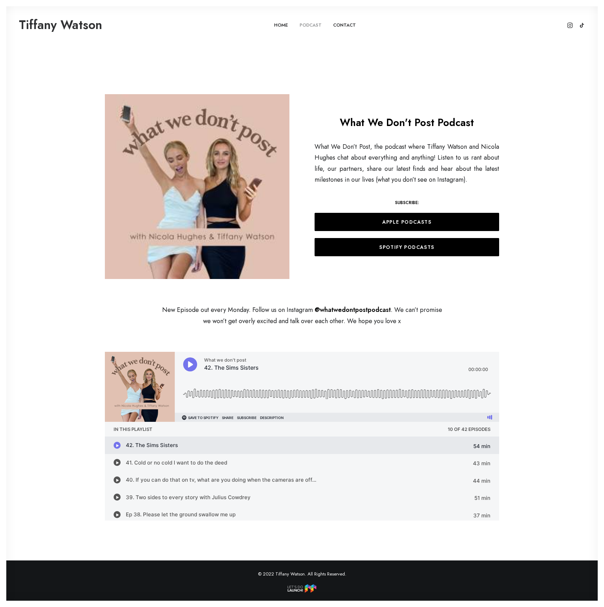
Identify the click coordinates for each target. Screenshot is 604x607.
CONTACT (344, 25)
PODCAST (311, 25)
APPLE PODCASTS (407, 221)
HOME (281, 25)
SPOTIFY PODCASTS (406, 247)
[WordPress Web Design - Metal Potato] (302, 590)
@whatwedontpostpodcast (353, 309)
